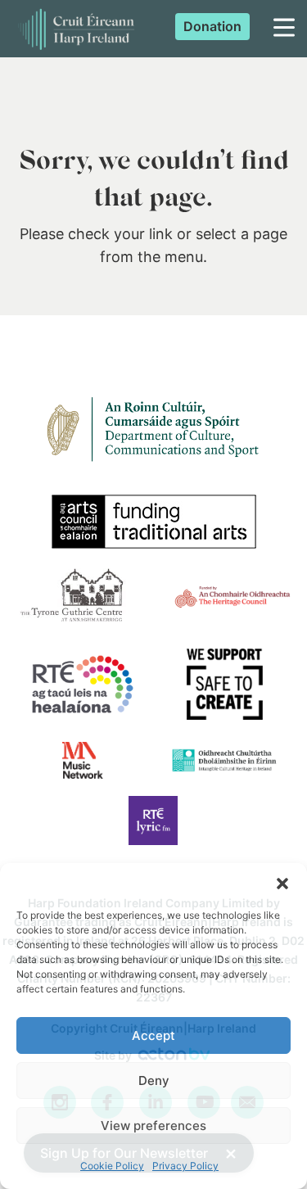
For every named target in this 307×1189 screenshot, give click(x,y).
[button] (282, 883)
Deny (153, 1080)
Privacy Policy (185, 1166)
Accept (153, 1035)
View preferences (153, 1125)
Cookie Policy (112, 1166)
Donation (212, 26)
